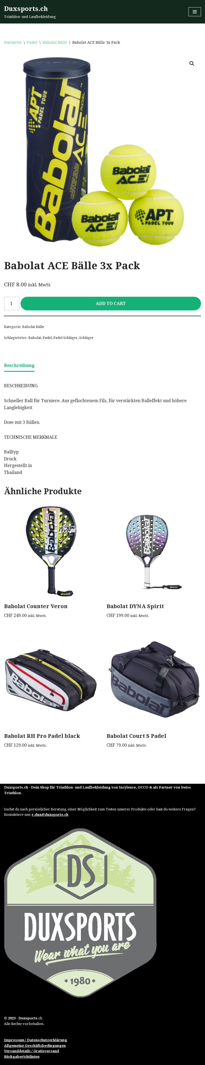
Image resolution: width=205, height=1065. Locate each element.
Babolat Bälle (55, 42)
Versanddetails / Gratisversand (31, 1051)
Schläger (86, 338)
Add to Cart (111, 303)
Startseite (13, 42)
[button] (192, 63)
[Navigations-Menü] (194, 11)
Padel (32, 42)
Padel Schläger (65, 338)
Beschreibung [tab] (19, 365)
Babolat (34, 338)
